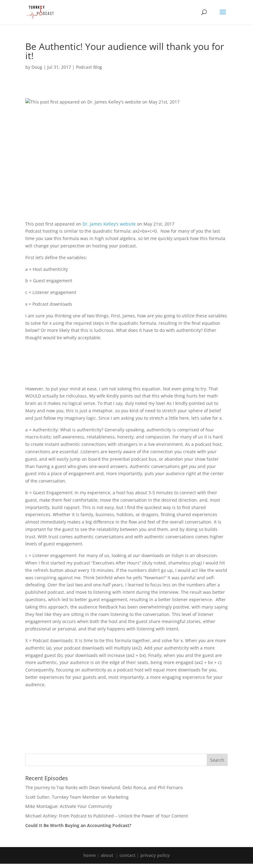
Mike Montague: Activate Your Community (68, 806)
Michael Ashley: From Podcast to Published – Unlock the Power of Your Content (106, 816)
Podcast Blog (89, 67)
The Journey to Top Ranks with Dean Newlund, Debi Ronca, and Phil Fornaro (104, 787)
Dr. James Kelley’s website (109, 224)
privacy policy (155, 855)
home (89, 855)
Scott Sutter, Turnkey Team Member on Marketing (77, 797)
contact (127, 855)
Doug (36, 67)
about (107, 855)
